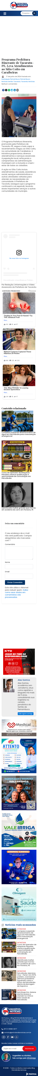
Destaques (6, 79)
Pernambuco (15, 79)
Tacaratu (17, 81)
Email (7, 572)
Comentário (10, 544)
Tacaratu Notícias (28, 81)
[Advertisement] (19, 38)
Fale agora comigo (26, 714)
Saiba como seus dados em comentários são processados (16, 593)
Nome (7, 562)
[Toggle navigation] (5, 13)
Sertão (10, 81)
